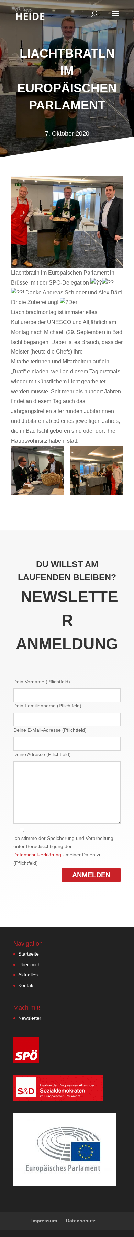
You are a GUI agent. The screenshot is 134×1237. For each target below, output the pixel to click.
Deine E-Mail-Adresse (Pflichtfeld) (50, 730)
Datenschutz (81, 1220)
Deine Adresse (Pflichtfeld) (42, 754)
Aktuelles (28, 975)
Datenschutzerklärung (37, 854)
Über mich (29, 964)
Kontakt (26, 985)
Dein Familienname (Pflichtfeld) (47, 705)
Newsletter (29, 1018)
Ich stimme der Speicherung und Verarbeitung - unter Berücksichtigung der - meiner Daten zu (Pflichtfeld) (64, 850)
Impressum (44, 1220)
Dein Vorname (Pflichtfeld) (41, 681)
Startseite (28, 954)
